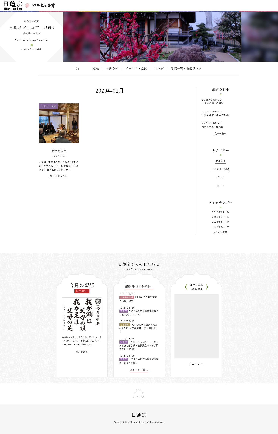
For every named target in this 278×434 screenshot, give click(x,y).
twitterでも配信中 (77, 344)
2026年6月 (218, 217)
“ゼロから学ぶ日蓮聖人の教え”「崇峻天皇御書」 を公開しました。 (138, 328)
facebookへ (196, 364)
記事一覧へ (221, 133)
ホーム (77, 68)
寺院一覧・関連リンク (186, 68)
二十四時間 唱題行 (212, 103)
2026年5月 (218, 222)
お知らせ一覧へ (139, 370)
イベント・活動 (137, 68)
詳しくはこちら (59, 176)
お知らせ (112, 68)
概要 (96, 68)
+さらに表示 (220, 232)
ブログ (159, 68)
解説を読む (82, 352)
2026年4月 (218, 226)
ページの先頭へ (139, 397)
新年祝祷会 (59, 151)
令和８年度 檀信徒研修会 (216, 115)
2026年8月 (218, 212)
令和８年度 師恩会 (212, 127)
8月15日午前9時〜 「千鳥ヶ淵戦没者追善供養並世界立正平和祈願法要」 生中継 (139, 345)
